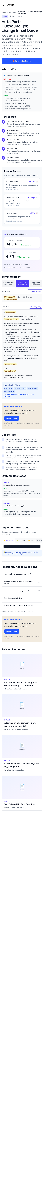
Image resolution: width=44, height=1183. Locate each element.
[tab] (8, 283)
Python (21, 540)
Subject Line (6, 291)
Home (4, 13)
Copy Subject (36, 291)
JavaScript (8, 540)
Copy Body (37, 307)
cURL (31, 540)
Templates (12, 13)
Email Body (5, 307)
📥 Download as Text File (22, 61)
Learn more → (11, 418)
